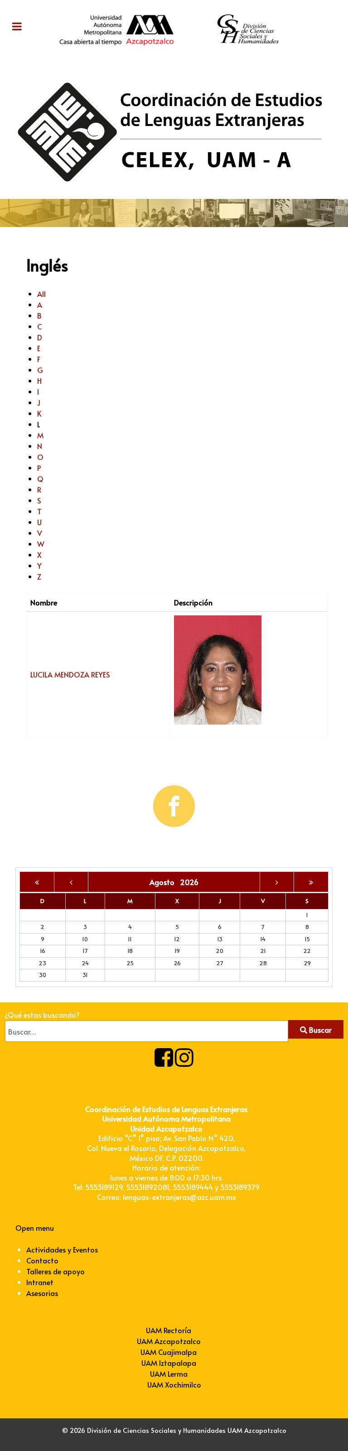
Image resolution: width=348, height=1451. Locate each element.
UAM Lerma (169, 1373)
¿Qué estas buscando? (42, 1015)
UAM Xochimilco (174, 1384)
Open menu (34, 1228)
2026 (189, 882)
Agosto (165, 882)
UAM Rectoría (168, 1330)
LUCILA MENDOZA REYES (70, 674)
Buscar (319, 1030)
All (41, 294)
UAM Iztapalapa (168, 1363)
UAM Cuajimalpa (168, 1352)
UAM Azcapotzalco (169, 1341)
